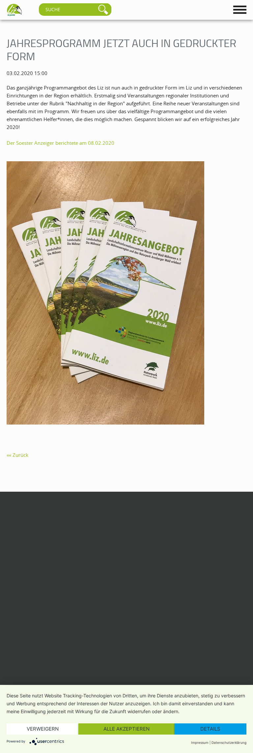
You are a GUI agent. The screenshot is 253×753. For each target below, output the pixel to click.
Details (210, 729)
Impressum (200, 742)
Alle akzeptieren (126, 729)
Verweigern (43, 729)
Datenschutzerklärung (228, 742)
